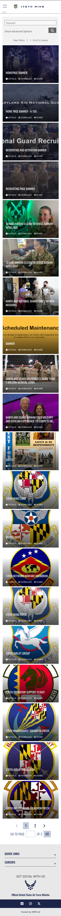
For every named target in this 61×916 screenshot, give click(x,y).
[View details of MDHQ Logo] (31, 529)
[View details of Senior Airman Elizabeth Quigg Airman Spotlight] (31, 219)
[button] (5, 6)
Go (47, 833)
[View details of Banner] (31, 335)
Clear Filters (19, 40)
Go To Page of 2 (26, 834)
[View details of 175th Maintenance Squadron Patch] (31, 722)
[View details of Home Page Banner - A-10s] (31, 103)
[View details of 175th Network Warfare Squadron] (31, 567)
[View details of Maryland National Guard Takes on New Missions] (31, 296)
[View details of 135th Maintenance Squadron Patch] (31, 800)
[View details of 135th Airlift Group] (31, 645)
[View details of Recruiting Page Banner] (31, 180)
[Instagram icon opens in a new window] (30, 903)
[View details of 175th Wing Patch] (31, 606)
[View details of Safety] (31, 451)
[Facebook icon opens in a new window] (22, 903)
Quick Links (12, 853)
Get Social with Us (30, 876)
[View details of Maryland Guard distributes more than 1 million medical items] (31, 374)
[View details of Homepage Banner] (31, 64)
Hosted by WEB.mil (30, 912)
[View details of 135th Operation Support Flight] (31, 684)
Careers (10, 862)
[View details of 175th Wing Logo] (31, 490)
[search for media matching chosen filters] (52, 30)
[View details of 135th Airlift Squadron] (31, 761)
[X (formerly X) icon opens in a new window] (39, 903)
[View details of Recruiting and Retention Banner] (31, 141)
